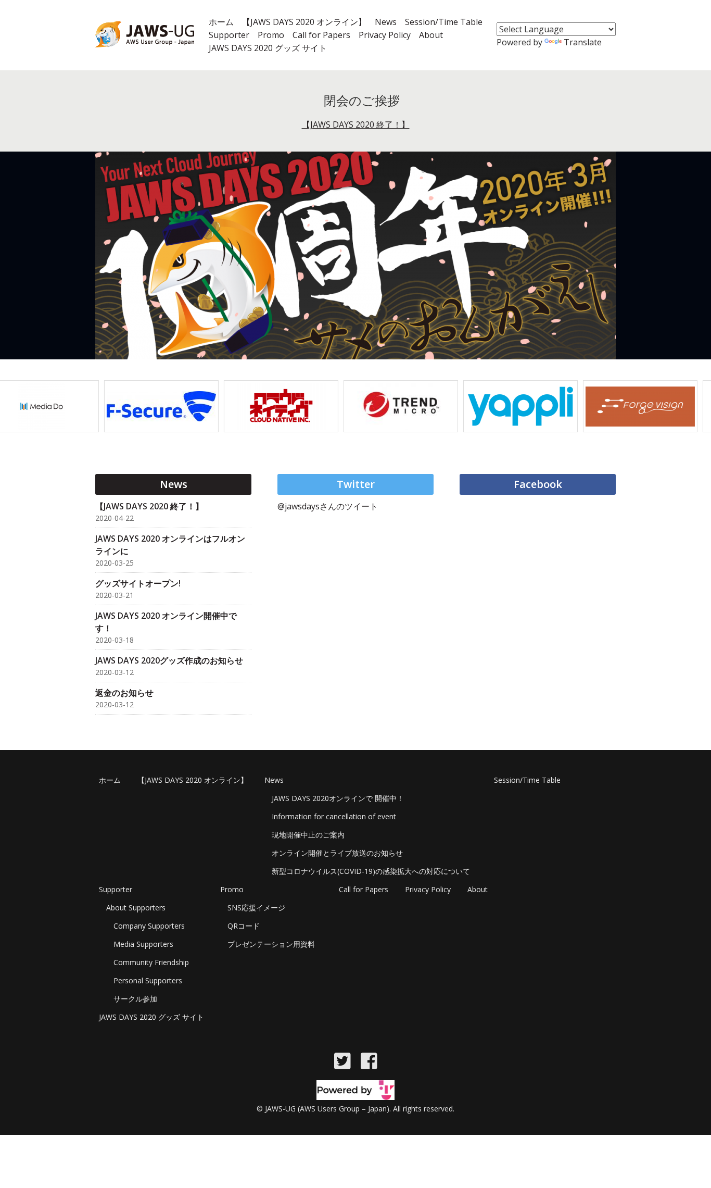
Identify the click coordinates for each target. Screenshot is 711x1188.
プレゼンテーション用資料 (271, 944)
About (431, 35)
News (386, 22)
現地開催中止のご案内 (308, 835)
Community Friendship (151, 962)
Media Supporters (143, 944)
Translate (583, 42)
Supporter (229, 35)
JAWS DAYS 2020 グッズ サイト (268, 48)
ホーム (221, 22)
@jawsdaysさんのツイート (327, 506)
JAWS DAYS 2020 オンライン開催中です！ (166, 622)
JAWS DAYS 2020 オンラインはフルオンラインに (170, 545)
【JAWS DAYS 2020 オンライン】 (304, 22)
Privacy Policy (385, 35)
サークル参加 (135, 999)
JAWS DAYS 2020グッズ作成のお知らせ (169, 660)
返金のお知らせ (124, 692)
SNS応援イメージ (256, 907)
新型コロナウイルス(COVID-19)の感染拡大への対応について (371, 871)
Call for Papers (321, 35)
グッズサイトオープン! (138, 583)
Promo (271, 35)
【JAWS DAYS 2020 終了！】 (356, 124)
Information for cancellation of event (334, 816)
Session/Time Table (444, 22)
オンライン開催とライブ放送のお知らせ (337, 853)
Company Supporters (149, 926)
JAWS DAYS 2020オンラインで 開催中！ (338, 798)
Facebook (538, 484)
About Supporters (136, 907)
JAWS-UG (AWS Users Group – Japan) (327, 1109)
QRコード (243, 926)
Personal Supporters (147, 980)
